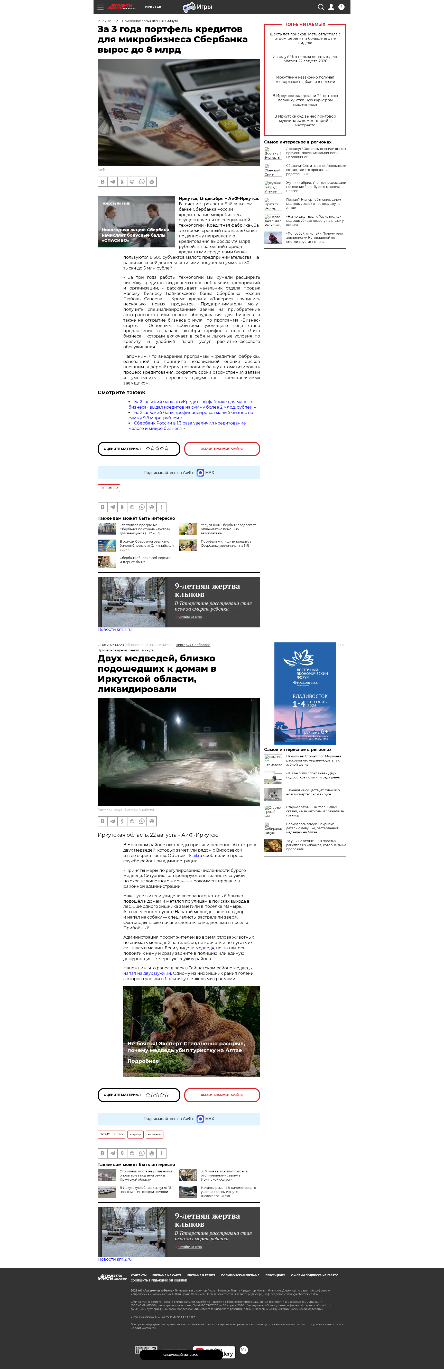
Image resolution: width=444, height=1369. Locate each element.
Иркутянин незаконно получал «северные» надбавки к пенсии (305, 79)
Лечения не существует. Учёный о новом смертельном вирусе (313, 792)
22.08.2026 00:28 (111, 645)
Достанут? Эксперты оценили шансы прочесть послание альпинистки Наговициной (316, 153)
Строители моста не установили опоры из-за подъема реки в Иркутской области (146, 1175)
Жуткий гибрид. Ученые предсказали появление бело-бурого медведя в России (316, 187)
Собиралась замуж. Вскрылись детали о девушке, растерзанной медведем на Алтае (312, 828)
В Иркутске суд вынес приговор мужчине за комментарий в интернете (305, 120)
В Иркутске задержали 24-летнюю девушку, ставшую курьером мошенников (305, 100)
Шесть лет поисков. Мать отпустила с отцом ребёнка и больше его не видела (305, 38)
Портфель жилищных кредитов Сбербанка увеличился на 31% (226, 543)
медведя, (205, 948)
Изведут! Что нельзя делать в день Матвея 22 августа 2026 (305, 59)
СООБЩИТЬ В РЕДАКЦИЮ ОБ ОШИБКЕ (159, 1280)
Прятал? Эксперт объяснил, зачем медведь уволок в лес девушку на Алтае (313, 204)
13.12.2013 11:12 (108, 21)
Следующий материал (181, 1355)
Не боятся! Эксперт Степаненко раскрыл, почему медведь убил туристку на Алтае (186, 1046)
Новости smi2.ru (115, 629)
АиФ (101, 169)
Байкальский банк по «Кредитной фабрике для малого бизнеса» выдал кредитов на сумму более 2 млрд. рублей (190, 404)
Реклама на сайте (166, 1275)
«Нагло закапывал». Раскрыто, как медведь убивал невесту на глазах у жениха (315, 221)
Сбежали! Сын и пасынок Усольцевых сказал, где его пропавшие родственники (316, 170)
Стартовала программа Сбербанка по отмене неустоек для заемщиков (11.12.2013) (145, 529)
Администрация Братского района (126, 809)
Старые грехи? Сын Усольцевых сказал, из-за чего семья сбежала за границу (315, 811)
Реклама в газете (201, 1275)
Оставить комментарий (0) (222, 448)
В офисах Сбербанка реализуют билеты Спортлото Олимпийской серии (147, 545)
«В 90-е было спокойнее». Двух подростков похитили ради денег (313, 775)
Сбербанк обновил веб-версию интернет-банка (145, 560)
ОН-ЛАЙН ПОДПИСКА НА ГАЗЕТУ (314, 1275)
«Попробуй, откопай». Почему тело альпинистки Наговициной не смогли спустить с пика (314, 238)
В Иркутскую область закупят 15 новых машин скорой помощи (145, 1190)
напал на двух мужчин (147, 973)
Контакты (138, 1275)
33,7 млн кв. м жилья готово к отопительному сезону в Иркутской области (224, 1175)
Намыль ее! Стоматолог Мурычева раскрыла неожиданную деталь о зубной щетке (313, 760)
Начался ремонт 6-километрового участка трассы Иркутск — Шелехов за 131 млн (228, 1192)
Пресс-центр (275, 1275)
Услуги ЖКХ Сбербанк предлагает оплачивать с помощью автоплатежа (228, 529)
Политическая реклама (240, 1275)
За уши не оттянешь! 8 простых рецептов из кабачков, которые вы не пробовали (316, 845)
